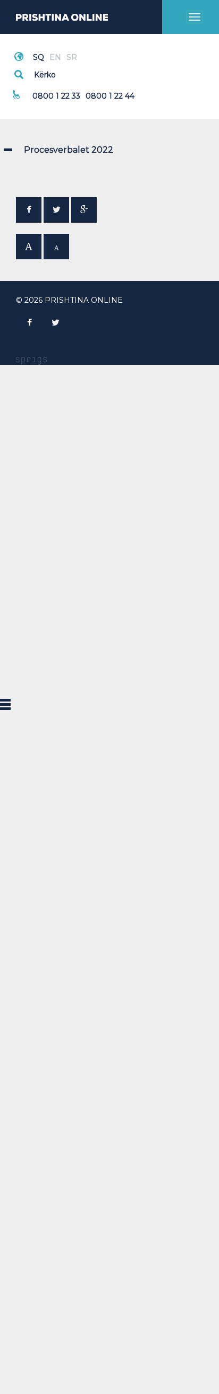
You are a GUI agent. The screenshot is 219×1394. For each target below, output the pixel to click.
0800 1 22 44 (110, 96)
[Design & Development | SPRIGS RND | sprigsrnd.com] (31, 360)
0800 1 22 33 (56, 96)
